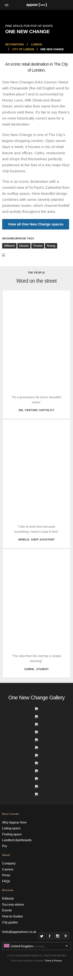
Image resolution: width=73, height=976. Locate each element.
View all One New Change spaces (35, 224)
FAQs (6, 881)
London (36, 44)
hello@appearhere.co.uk (19, 932)
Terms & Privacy (53, 960)
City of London (23, 49)
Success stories (13, 904)
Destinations (14, 44)
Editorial (8, 898)
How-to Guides (12, 916)
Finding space (12, 834)
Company (9, 863)
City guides (10, 922)
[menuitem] (14, 44)
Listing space (11, 828)
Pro (4, 846)
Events (7, 910)
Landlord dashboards (17, 840)
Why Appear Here (14, 822)
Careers (7, 869)
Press (6, 875)
